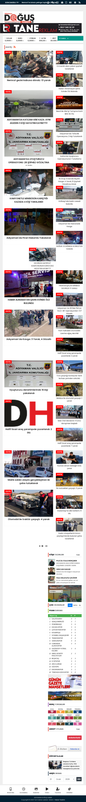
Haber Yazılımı (60, 800)
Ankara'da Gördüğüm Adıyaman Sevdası (68, 573)
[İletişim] (57, 2)
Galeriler (36, 793)
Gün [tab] (70, 605)
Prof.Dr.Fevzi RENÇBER (66, 560)
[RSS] (80, 2)
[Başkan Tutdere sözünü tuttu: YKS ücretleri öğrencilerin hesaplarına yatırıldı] (55, 765)
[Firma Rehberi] (62, 2)
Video (47, 793)
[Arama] (52, 2)
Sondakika (23, 793)
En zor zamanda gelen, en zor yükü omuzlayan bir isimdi (67, 581)
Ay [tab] (80, 605)
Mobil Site (10, 793)
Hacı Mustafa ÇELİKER (66, 578)
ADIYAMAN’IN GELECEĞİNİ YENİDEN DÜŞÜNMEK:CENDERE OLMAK (68, 564)
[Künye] (75, 2)
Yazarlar (58, 793)
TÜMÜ (78, 555)
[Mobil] (48, 2)
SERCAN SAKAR (63, 569)
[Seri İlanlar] (66, 2)
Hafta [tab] (75, 605)
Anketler (70, 793)
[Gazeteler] (70, 2)
